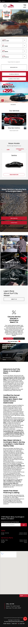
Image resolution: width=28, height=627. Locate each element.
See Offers (14, 130)
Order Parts (14, 222)
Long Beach (14, 421)
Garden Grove (17, 378)
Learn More (20, 358)
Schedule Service (14, 249)
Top (21, 595)
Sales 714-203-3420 (13, 606)
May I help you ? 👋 (20, 615)
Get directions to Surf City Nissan (10, 522)
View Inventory (14, 174)
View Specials (9, 338)
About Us (14, 299)
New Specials (14, 218)
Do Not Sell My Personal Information (14, 621)
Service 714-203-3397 (13, 608)
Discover (14, 282)
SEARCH (14, 67)
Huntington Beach (8, 378)
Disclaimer (4, 359)
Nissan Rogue (14, 478)
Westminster (6, 421)
